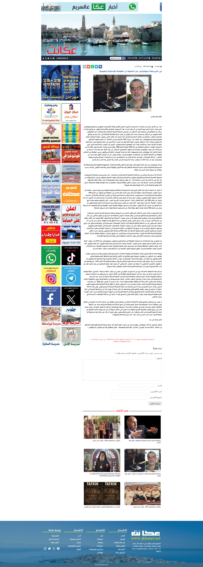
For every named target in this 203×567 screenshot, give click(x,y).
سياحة (100, 539)
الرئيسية (55, 536)
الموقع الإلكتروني (156, 397)
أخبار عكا (121, 549)
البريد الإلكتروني (156, 391)
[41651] (101, 11)
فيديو (122, 539)
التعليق (159, 358)
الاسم (160, 385)
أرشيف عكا (120, 553)
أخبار (123, 536)
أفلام (79, 549)
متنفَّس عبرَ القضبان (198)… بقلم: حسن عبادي (106, 440)
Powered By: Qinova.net (101, 565)
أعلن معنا (55, 543)
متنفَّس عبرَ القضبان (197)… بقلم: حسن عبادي (147, 507)
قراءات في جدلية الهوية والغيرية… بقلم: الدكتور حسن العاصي (102, 507)
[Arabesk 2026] (61, 100)
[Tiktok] (43, 58)
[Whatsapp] (51, 58)
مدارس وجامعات (96, 549)
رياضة (100, 543)
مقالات (100, 553)
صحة (79, 543)
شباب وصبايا (75, 539)
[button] (100, 66)
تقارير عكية (120, 546)
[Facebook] (54, 58)
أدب (79, 536)
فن (102, 536)
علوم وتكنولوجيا (74, 546)
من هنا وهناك (119, 543)
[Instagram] (46, 58)
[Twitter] (48, 58)
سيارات (100, 546)
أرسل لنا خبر (54, 539)
